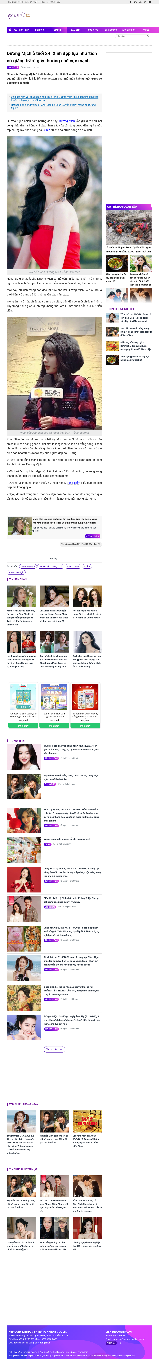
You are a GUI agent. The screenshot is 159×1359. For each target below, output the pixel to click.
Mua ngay (23, 725)
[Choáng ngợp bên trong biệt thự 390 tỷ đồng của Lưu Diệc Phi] (87, 1228)
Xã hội (47, 844)
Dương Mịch (67, 121)
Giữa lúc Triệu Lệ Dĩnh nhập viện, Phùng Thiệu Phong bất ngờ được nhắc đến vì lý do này (71, 900)
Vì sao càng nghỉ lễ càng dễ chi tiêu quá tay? (67, 839)
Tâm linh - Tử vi (51, 758)
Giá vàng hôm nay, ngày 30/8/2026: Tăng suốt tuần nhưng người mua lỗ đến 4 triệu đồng (86, 1141)
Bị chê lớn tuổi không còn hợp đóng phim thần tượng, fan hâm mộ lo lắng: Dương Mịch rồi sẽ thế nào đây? (87, 661)
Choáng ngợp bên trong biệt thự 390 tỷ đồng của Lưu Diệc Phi (87, 1246)
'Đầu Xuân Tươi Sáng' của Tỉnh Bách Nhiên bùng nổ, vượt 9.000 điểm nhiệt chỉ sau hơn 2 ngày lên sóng (87, 1205)
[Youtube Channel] (141, 2)
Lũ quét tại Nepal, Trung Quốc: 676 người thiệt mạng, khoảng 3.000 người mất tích (128, 249)
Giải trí (58, 30)
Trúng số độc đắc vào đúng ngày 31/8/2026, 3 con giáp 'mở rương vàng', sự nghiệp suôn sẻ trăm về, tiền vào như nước (71, 749)
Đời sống (40, 30)
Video (146, 30)
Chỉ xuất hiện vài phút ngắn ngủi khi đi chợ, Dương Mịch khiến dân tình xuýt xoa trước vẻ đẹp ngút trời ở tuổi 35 (54, 98)
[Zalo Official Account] (136, 1)
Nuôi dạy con (129, 30)
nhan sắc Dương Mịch (51, 566)
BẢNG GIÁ (111, 1343)
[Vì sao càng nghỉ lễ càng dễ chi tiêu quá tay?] (24, 850)
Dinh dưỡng (111, 30)
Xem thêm (94, 536)
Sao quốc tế (13, 67)
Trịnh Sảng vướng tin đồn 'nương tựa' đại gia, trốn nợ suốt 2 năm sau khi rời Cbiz (53, 1246)
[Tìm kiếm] (148, 36)
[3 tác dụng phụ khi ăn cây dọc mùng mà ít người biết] (117, 263)
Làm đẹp (75, 30)
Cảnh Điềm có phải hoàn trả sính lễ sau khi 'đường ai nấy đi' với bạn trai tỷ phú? (20, 1246)
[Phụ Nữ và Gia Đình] (19, 15)
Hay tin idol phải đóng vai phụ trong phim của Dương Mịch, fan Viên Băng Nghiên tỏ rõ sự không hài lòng (21, 661)
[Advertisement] (90, 15)
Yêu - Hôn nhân (22, 30)
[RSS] (145, 2)
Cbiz (47, 130)
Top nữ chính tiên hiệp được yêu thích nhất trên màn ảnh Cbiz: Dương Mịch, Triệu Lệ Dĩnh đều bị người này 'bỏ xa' (54, 661)
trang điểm (73, 482)
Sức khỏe (93, 30)
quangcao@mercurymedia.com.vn (128, 1339)
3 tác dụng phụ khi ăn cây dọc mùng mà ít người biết (116, 277)
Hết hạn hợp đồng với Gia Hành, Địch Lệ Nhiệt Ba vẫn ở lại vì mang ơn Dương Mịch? (53, 106)
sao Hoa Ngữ (17, 572)
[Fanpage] (131, 2)
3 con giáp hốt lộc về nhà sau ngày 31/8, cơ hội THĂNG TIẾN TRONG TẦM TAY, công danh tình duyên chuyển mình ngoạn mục (71, 991)
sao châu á (74, 566)
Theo (79, 544)
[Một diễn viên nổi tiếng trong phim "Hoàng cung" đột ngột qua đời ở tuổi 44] (24, 786)
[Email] (150, 2)
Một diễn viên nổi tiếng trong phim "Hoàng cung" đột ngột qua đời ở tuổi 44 (71, 777)
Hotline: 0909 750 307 (50, 2)
